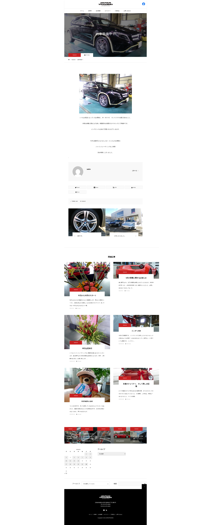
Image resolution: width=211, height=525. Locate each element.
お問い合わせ (127, 10)
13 (78, 460)
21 (82, 464)
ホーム (82, 10)
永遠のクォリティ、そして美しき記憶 (136, 385)
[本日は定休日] (87, 332)
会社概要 (98, 10)
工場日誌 (117, 10)
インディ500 (136, 331)
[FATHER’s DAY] (87, 385)
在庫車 (90, 10)
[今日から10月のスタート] (87, 279)
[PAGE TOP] (144, 486)
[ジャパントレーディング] (105, 4)
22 (86, 464)
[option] (72, 435)
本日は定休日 (87, 348)
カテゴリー (108, 10)
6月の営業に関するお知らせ (136, 278)
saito (89, 169)
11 (70, 460)
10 (66, 460)
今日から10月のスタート (87, 295)
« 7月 (65, 473)
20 (78, 464)
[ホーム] (68, 59)
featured (74, 55)
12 (74, 460)
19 (74, 464)
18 (70, 464)
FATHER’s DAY (87, 401)
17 (66, 464)
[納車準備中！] (86, 222)
